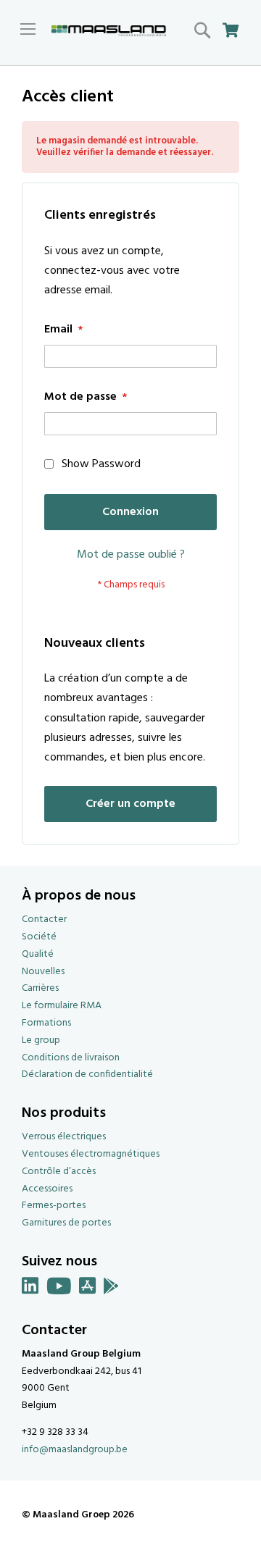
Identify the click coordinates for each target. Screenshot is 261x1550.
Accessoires (47, 1189)
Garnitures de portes (66, 1223)
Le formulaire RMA (62, 1005)
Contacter (44, 919)
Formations (46, 1023)
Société (39, 937)
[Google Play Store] (111, 1289)
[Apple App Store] (87, 1289)
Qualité (38, 954)
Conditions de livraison (71, 1058)
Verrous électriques (64, 1136)
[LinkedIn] (30, 1289)
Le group (41, 1040)
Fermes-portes (54, 1205)
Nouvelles (43, 971)
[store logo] (109, 31)
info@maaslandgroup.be (75, 1449)
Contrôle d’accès (59, 1171)
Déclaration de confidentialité (87, 1074)
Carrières (40, 988)
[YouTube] (59, 1289)
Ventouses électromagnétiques (91, 1154)
